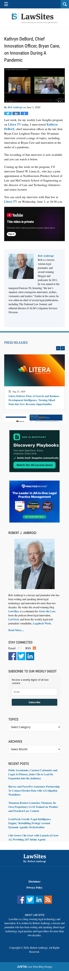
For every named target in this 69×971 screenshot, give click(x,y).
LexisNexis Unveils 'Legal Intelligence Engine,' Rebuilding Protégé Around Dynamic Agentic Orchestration (29, 823)
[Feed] (48, 900)
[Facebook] (12, 656)
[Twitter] (21, 656)
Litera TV (14, 124)
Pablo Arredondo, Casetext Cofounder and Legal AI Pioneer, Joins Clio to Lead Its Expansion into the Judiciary (32, 774)
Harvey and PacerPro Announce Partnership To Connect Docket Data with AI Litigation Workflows (34, 790)
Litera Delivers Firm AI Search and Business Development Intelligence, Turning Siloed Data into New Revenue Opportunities (34, 400)
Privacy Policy (34, 887)
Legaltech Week (42, 623)
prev (58, 348)
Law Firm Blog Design (34, 966)
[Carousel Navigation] (34, 348)
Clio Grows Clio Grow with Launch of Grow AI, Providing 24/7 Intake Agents (33, 837)
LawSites (13, 611)
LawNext (13, 619)
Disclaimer (34, 881)
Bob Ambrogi (15, 107)
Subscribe (34, 702)
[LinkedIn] (30, 656)
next (63, 348)
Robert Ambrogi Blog (34, 18)
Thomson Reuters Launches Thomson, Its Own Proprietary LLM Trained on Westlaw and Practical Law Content (33, 807)
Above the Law (47, 611)
